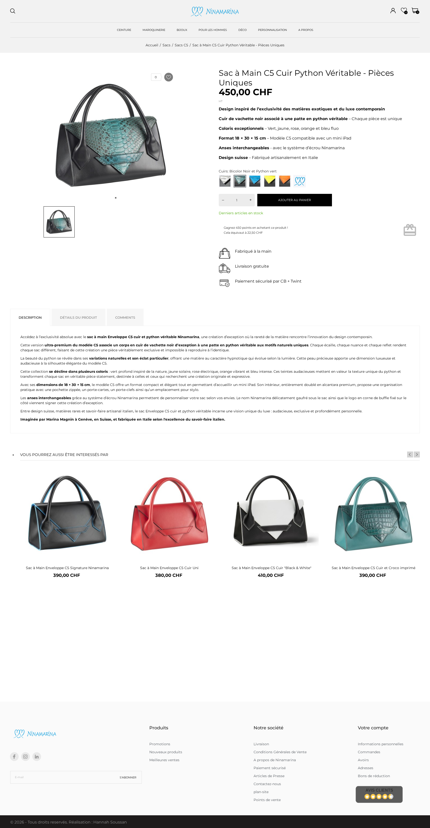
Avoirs (363, 760)
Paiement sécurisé (270, 768)
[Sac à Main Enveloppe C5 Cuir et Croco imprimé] (414, 483)
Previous (410, 454)
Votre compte (373, 728)
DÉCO (242, 30)
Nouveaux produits (165, 752)
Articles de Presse (269, 776)
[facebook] (14, 756)
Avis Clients (379, 790)
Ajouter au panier (294, 200)
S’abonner (128, 777)
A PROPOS (305, 30)
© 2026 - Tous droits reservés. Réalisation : (51, 822)
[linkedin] (37, 756)
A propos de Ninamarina (275, 760)
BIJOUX (182, 30)
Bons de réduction (374, 776)
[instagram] (25, 756)
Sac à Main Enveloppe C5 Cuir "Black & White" (271, 568)
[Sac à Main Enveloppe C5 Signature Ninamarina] (108, 483)
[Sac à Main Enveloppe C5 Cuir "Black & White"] (312, 483)
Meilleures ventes (164, 760)
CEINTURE (124, 30)
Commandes (369, 752)
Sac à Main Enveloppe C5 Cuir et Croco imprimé (373, 568)
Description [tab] (30, 317)
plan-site (261, 792)
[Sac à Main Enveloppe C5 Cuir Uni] (210, 483)
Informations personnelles (380, 744)
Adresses (365, 768)
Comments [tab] (125, 317)
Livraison (261, 744)
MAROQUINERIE (154, 30)
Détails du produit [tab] (78, 317)
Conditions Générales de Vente (280, 752)
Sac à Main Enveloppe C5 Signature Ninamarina (67, 568)
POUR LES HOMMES (213, 30)
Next (417, 454)
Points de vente (267, 800)
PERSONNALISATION (272, 30)
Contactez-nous (267, 784)
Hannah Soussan (110, 822)
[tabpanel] (111, 135)
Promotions (159, 744)
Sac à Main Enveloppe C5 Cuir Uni (169, 568)
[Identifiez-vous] (393, 10)
